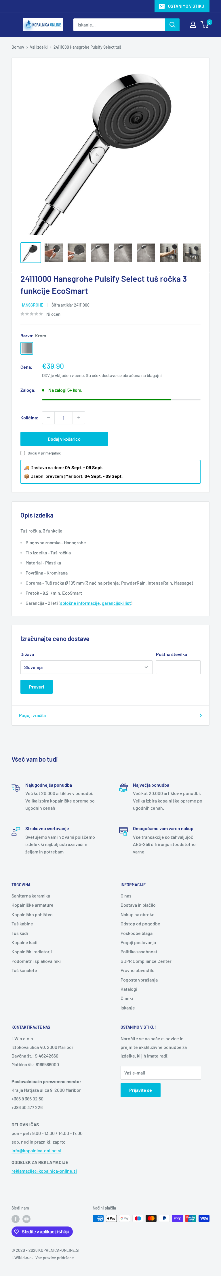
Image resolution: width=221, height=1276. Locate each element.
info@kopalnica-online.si (36, 1150)
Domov (18, 47)
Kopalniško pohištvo (32, 914)
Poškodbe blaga (137, 933)
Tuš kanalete (24, 970)
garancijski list (116, 603)
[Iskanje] (172, 24)
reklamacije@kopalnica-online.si (44, 1171)
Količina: (29, 417)
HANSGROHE (31, 305)
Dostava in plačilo (138, 905)
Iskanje (128, 1007)
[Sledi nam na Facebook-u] (16, 1219)
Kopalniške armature (33, 905)
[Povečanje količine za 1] (79, 418)
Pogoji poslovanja (138, 942)
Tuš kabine (22, 923)
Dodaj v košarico (64, 439)
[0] (204, 24)
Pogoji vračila (32, 715)
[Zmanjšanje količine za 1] (48, 418)
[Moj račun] (193, 25)
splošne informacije (80, 603)
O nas (126, 895)
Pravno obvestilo (138, 970)
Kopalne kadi (24, 942)
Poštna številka (171, 654)
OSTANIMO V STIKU (186, 6)
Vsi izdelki (39, 47)
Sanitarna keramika (31, 895)
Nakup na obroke (138, 914)
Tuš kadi (20, 933)
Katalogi (129, 989)
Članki (127, 998)
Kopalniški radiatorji (32, 951)
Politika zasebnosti (140, 951)
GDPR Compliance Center (146, 961)
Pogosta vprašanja (139, 979)
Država (27, 654)
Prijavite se (140, 1090)
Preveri (36, 686)
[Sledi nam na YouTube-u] (26, 1219)
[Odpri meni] (14, 25)
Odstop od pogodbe (140, 923)
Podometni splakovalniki (36, 961)
